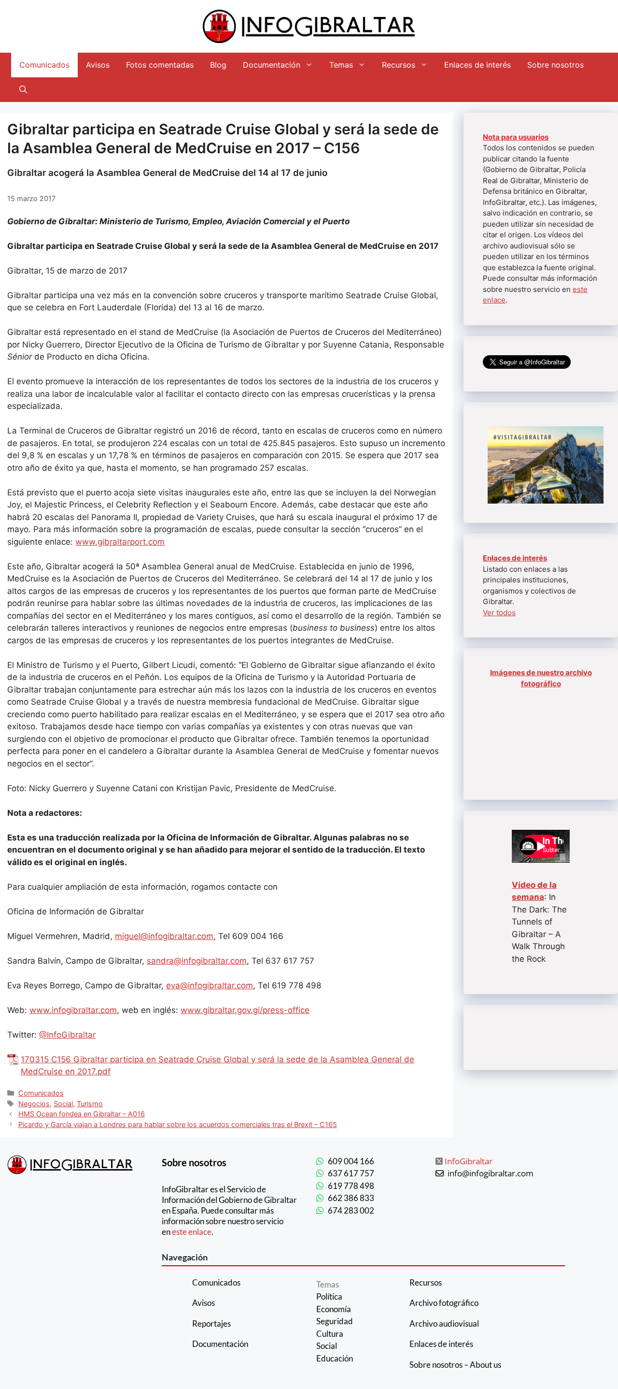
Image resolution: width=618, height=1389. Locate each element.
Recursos (398, 65)
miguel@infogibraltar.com (164, 936)
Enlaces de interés (477, 65)
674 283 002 (351, 1210)
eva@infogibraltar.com (209, 985)
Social (63, 1104)
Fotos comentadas (160, 65)
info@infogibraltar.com (491, 1173)
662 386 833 (351, 1198)
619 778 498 (351, 1186)
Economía (333, 1309)
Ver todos (499, 612)
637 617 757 (351, 1173)
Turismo (90, 1104)
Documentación (271, 65)
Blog (218, 65)
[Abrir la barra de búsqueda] (23, 89)
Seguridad (334, 1321)
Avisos (98, 65)
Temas (341, 65)
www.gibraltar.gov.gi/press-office (245, 1010)
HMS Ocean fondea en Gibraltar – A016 (81, 1114)
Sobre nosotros (555, 65)
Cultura (329, 1334)
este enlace (191, 1232)
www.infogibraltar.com (73, 1010)
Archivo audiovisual (444, 1323)
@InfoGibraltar (67, 1035)
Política (329, 1296)
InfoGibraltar (468, 1161)
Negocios (34, 1104)
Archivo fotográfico (443, 1303)
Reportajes (211, 1323)
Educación (334, 1358)
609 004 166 (351, 1161)
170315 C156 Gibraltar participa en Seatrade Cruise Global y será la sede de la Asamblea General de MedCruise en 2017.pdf (217, 1066)
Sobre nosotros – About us (455, 1365)
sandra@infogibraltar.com (197, 961)
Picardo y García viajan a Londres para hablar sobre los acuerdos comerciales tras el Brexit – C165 (177, 1124)
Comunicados (44, 65)
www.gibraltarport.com (120, 542)
